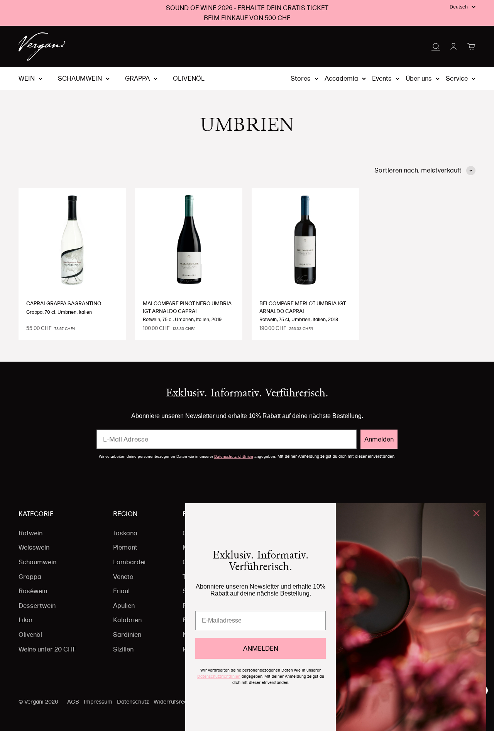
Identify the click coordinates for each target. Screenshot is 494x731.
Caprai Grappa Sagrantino (63, 303)
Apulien (124, 605)
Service (457, 78)
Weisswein (34, 547)
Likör (26, 620)
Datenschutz (133, 701)
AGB (73, 701)
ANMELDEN (260, 648)
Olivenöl (189, 79)
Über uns (419, 78)
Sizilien (123, 649)
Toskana (125, 533)
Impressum (98, 701)
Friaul (121, 591)
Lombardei (129, 562)
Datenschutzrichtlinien (233, 456)
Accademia (341, 78)
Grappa (137, 79)
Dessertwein (37, 605)
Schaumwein (80, 79)
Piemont (125, 547)
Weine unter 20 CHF (47, 649)
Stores (301, 78)
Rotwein (30, 533)
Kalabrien (127, 620)
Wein (27, 79)
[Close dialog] (476, 513)
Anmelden (379, 439)
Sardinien (127, 634)
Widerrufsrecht (173, 701)
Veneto (123, 576)
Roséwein (33, 591)
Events (382, 78)
